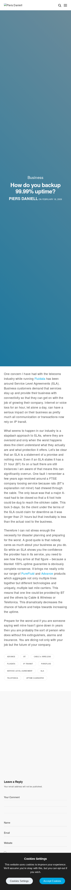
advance (11, 656)
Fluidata (40, 378)
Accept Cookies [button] (52, 881)
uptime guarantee (35, 678)
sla (42, 671)
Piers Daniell (23, 198)
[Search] (59, 5)
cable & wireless (42, 656)
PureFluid (27, 573)
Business (36, 177)
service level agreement (20, 671)
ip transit (28, 664)
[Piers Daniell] (13, 5)
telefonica (12, 678)
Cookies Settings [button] (19, 881)
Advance (47, 573)
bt (24, 656)
